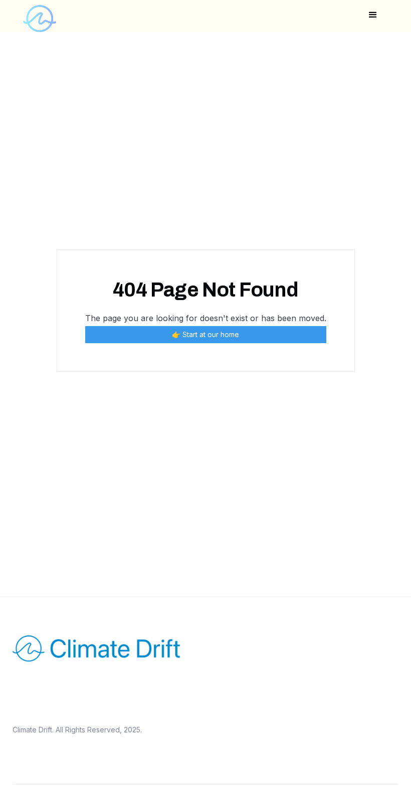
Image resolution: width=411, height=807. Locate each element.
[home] (39, 16)
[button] (373, 15)
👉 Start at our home (205, 334)
